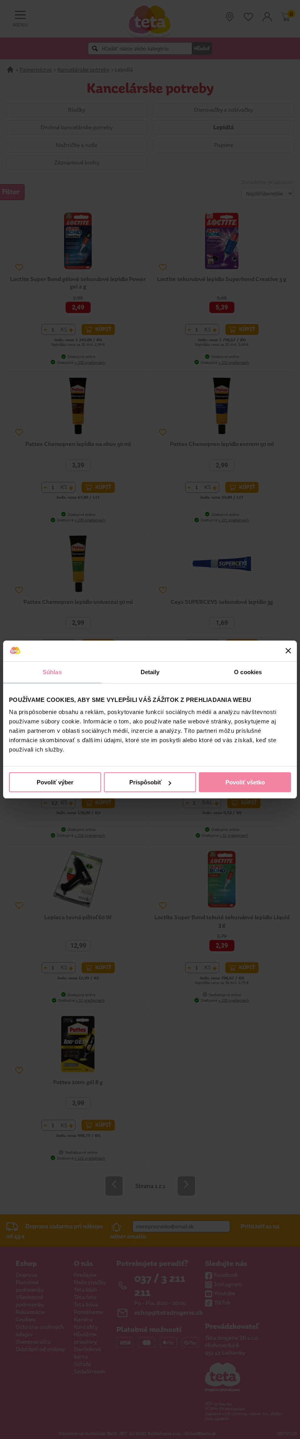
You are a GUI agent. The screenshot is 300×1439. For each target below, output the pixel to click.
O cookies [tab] (248, 672)
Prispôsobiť (145, 782)
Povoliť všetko (245, 782)
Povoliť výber (55, 782)
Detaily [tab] (150, 672)
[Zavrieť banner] (288, 650)
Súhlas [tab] (52, 672)
